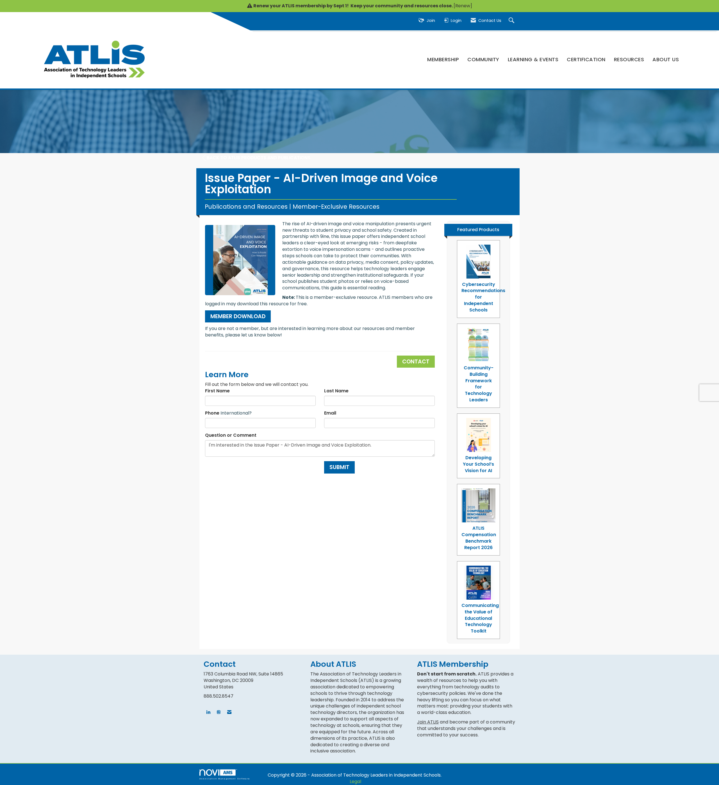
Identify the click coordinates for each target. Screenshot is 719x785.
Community (483, 59)
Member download (237, 316)
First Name (217, 391)
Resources (629, 59)
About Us (665, 59)
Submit (339, 467)
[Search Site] (512, 20)
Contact (415, 361)
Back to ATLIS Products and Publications (258, 157)
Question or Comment (230, 435)
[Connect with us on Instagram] (218, 712)
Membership (443, 59)
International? (236, 413)
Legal (355, 781)
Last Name (336, 391)
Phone (212, 413)
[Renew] (463, 6)
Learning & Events (533, 59)
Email (330, 413)
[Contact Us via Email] (229, 712)
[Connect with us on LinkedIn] (208, 712)
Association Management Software (224, 778)
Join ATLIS (428, 722)
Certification (586, 59)
